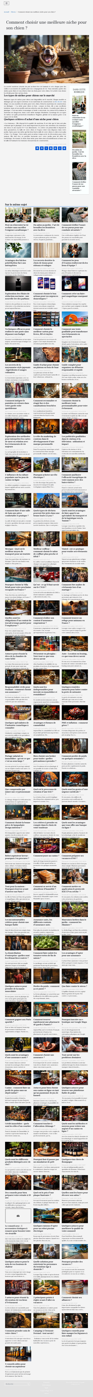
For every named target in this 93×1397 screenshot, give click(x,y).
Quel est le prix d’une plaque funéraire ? (43, 1194)
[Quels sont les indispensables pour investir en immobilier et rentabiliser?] (46, 677)
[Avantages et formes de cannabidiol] (46, 712)
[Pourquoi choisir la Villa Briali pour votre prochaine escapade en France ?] (18, 574)
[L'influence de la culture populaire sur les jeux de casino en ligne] (18, 464)
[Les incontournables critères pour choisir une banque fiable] (18, 909)
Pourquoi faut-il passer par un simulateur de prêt (46, 1160)
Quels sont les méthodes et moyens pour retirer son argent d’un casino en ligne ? (74, 1127)
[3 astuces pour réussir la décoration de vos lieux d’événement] (18, 1287)
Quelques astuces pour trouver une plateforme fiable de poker (73, 1090)
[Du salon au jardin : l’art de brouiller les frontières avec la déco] (79, 139)
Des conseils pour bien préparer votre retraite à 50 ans (18, 1195)
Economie (46, 1382)
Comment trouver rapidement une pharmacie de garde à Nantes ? (46, 1022)
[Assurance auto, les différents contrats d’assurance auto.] (46, 909)
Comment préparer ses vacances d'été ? (73, 857)
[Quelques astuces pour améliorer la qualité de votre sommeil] (75, 1215)
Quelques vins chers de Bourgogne (73, 1160)
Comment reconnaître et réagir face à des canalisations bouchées (45, 403)
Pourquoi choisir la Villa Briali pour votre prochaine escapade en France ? (18, 587)
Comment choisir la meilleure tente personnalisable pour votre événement (75, 404)
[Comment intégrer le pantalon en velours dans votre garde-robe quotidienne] (18, 390)
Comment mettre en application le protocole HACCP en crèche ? (73, 889)
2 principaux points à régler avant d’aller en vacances (44, 1300)
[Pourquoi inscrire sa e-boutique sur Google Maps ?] (75, 1009)
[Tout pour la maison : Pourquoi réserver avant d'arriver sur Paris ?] (18, 876)
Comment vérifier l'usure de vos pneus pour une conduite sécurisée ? (79, 186)
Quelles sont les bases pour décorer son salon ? (75, 1194)
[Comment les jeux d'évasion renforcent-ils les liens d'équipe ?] (75, 250)
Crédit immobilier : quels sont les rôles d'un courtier (18, 1124)
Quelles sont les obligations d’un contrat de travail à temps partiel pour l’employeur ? (18, 622)
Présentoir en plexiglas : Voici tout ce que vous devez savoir (44, 656)
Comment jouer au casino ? (46, 855)
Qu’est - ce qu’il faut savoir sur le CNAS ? (46, 586)
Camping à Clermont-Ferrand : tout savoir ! (43, 1332)
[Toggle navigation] (6, 3)
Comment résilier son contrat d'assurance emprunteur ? (43, 620)
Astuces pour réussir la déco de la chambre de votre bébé (16, 656)
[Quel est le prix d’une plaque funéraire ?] (46, 1182)
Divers (13, 12)
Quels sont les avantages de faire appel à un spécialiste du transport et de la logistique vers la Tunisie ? (74, 515)
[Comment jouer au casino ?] (46, 845)
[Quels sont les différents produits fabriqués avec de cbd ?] (18, 1149)
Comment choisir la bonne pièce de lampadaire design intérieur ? (17, 825)
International (46, 1385)
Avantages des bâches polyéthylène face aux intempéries (15, 263)
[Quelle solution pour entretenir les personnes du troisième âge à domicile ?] (46, 1251)
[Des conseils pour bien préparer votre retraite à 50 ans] (18, 1182)
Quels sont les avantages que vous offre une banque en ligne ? (74, 825)
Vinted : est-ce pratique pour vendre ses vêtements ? (74, 551)
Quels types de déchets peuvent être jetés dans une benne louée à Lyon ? (46, 513)
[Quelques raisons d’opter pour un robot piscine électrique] (46, 1215)
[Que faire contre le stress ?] (75, 976)
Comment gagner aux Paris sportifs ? (18, 1020)
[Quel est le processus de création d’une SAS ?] (46, 779)
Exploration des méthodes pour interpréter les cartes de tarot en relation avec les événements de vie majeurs (17, 441)
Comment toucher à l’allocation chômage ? (44, 1124)
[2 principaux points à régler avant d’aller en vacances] (46, 1287)
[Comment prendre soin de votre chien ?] (18, 1320)
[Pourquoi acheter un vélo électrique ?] (46, 464)
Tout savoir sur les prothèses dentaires (71, 1056)
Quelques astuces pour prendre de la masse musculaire (16, 989)
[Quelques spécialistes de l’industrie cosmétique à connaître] (18, 712)
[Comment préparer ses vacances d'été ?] (75, 845)
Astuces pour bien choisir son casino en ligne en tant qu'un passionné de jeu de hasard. (46, 1091)
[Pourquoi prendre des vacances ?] (75, 1251)
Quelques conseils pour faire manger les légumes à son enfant (74, 1333)
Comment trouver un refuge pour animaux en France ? (73, 620)
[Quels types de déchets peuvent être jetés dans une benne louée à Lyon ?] (46, 500)
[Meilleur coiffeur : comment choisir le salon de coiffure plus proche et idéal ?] (46, 539)
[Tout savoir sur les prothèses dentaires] (75, 1045)
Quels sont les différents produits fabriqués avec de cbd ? (18, 1162)
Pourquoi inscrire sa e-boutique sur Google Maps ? (74, 1022)
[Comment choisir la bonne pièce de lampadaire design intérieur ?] (18, 812)
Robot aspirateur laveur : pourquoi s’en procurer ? (17, 857)
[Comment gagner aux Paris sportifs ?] (18, 1009)
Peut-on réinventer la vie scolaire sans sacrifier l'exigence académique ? (78, 120)
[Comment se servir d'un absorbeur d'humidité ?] (46, 876)
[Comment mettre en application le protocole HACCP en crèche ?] (75, 876)
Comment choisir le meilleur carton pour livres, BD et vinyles (43, 331)
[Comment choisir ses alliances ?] (75, 1287)
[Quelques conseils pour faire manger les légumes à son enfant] (75, 1320)
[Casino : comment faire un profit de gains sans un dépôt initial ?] (18, 1077)
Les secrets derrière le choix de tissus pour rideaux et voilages (44, 263)
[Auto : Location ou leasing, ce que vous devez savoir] (75, 643)
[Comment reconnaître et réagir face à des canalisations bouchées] (46, 390)
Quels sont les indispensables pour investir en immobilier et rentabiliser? (45, 691)
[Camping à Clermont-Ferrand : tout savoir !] (46, 1320)
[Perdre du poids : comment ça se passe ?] (46, 976)
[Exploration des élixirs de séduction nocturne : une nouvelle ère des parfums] (18, 283)
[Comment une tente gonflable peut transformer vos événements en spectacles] (75, 319)
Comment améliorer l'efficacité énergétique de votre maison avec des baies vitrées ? (74, 478)
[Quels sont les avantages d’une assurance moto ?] (18, 1045)
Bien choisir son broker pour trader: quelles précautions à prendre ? (44, 758)
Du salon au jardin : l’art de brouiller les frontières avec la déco (79, 154)
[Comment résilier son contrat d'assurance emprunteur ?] (46, 608)
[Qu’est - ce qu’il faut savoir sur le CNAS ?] (46, 574)
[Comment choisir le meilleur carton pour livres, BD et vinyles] (46, 319)
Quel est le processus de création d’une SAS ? (44, 790)
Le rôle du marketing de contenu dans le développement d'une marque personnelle (44, 440)
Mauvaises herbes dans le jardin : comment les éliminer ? (74, 922)
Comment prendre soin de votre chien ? (17, 1332)
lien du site (58, 102)
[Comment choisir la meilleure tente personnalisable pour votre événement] (75, 390)
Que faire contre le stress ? (74, 986)
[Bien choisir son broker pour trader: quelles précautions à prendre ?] (46, 746)
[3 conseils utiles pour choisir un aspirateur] (18, 1354)
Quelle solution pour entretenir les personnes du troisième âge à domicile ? (45, 1265)
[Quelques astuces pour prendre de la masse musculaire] (18, 976)
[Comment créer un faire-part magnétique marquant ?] (75, 283)
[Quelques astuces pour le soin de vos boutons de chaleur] (18, 1251)
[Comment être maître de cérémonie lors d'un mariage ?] (75, 574)
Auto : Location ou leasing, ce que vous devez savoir (74, 655)
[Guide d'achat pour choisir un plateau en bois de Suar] (46, 354)
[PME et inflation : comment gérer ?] (75, 712)
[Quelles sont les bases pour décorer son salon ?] (75, 1182)
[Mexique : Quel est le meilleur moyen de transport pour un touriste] (18, 539)
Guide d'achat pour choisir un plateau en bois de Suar (46, 366)
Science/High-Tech (46, 1391)
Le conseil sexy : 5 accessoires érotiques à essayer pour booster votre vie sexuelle (18, 1230)
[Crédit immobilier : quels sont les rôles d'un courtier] (18, 1113)
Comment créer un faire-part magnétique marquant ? (75, 296)
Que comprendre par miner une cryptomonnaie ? (17, 792)
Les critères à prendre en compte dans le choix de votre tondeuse (45, 825)
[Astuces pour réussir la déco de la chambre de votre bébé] (18, 643)
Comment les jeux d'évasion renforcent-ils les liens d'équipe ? (75, 263)
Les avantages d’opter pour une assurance (72, 954)
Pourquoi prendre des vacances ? (72, 1263)
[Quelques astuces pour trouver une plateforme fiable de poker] (75, 1077)
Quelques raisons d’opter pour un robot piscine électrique (45, 1228)
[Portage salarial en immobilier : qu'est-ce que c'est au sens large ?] (18, 746)
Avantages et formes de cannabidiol (44, 724)
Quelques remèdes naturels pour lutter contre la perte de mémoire (74, 689)
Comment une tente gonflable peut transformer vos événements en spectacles (75, 333)
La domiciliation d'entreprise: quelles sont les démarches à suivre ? (17, 955)
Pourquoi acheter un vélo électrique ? (45, 476)
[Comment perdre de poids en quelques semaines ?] (75, 746)
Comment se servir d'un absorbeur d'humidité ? (44, 887)
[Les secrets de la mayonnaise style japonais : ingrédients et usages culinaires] (18, 354)
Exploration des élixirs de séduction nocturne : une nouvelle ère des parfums (17, 296)
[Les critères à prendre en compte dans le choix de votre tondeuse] (46, 812)
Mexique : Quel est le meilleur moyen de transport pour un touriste (17, 551)
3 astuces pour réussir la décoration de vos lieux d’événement (17, 1300)
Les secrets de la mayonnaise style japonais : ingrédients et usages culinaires (17, 369)
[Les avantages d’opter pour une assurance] (75, 943)
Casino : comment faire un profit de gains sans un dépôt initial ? (17, 1090)
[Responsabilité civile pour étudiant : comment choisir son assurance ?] (18, 677)
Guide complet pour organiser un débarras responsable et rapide (72, 367)
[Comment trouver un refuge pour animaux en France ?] (75, 608)
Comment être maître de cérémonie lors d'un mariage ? (73, 587)
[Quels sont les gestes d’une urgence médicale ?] (75, 779)
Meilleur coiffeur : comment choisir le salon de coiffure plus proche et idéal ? (45, 553)
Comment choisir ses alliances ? (72, 1298)
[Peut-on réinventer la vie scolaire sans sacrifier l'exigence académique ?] (79, 104)
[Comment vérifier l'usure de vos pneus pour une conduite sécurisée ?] (79, 171)
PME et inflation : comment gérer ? (75, 724)
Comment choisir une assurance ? (43, 1056)
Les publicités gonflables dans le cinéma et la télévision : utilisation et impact (74, 440)
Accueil (6, 12)
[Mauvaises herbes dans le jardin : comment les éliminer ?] (75, 909)
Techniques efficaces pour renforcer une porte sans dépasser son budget (17, 331)
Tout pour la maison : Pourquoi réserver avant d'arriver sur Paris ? (16, 889)
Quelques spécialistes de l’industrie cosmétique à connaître (17, 725)
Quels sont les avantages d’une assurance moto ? (17, 1056)
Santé (46, 1388)
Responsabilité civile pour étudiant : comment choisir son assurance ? (18, 689)
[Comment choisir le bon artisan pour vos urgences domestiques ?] (46, 283)
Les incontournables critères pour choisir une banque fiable (17, 922)
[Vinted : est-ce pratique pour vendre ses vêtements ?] (75, 539)
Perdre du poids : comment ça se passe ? (46, 987)
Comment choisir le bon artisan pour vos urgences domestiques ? (45, 296)
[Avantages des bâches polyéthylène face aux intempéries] (18, 250)
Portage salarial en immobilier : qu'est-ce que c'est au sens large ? (17, 758)
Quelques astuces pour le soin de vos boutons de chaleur (17, 1264)
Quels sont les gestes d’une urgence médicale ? (75, 790)
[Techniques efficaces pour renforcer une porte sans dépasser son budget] (18, 319)
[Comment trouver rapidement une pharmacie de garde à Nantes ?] (46, 1009)
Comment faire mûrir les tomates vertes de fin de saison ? (45, 955)
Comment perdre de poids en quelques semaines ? (74, 757)
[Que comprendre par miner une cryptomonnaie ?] (18, 779)
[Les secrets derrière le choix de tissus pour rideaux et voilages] (46, 250)
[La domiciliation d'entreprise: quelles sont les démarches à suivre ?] (18, 943)
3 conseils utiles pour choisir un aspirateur (15, 1365)
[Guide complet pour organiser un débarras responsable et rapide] (75, 354)
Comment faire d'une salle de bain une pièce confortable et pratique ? (17, 513)
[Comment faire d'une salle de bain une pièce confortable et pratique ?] (18, 500)
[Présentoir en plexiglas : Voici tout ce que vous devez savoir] (46, 643)
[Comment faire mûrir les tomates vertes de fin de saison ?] (46, 943)
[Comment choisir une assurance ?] (46, 1045)
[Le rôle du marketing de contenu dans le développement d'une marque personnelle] (46, 426)
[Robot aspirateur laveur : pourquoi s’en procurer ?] (18, 845)
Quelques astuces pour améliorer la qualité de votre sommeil (73, 1228)
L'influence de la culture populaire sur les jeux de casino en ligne (17, 477)
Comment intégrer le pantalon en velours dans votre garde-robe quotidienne (17, 404)
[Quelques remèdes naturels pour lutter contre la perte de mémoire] (75, 677)
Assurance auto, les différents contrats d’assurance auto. (42, 922)
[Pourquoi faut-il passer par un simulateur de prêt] (46, 1149)
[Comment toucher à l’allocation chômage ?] (46, 1113)
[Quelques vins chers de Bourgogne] (75, 1149)
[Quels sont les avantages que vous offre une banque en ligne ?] (75, 812)
